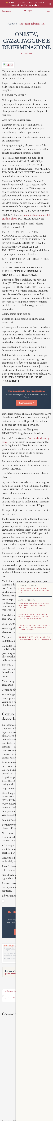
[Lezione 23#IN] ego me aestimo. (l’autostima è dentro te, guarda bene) (34, 591)
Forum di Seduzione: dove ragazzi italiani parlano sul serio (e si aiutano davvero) (34, 628)
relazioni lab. (38, 23)
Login (29, 10)
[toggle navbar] (48, 11)
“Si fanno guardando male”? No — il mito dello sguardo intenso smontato (35, 605)
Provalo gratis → (31, 5)
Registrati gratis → (26, 403)
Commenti (26, 53)
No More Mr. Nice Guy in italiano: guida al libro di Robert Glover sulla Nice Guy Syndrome (34, 616)
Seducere (6, 10)
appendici (24, 23)
